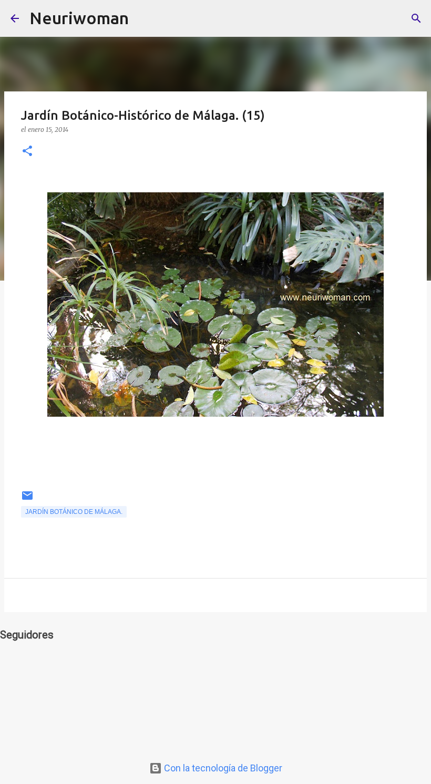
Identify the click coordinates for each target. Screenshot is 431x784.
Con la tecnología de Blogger (222, 767)
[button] (27, 152)
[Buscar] (143, 18)
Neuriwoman (79, 17)
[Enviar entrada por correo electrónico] (27, 499)
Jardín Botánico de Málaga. (73, 511)
